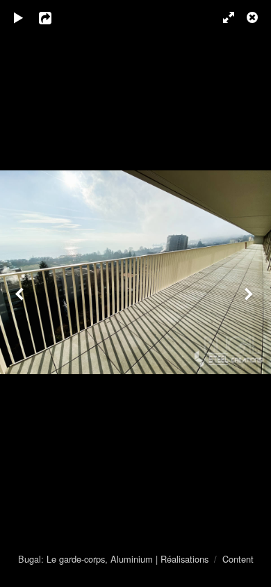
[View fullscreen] (222, 17)
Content (238, 558)
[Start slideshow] (19, 17)
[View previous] (21, 293)
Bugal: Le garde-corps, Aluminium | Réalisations (113, 558)
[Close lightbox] (253, 17)
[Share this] (55, 17)
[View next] (250, 293)
